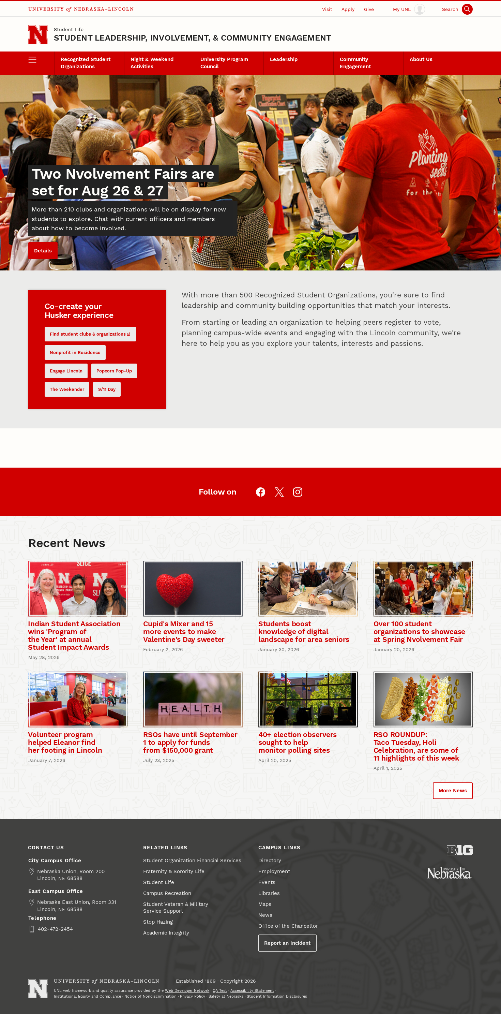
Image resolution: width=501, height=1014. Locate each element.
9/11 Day (107, 389)
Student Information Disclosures (277, 996)
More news (453, 791)
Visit (327, 9)
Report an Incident (287, 943)
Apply (347, 9)
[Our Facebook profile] (260, 492)
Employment (274, 871)
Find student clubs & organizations (88, 334)
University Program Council (224, 62)
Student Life (69, 29)
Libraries (269, 893)
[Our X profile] (279, 492)
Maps (264, 904)
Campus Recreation (167, 893)
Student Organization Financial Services (192, 860)
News (265, 915)
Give (369, 9)
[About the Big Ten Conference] (460, 850)
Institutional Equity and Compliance (87, 996)
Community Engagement (355, 62)
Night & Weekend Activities (152, 62)
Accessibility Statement (252, 990)
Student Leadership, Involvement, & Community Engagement (192, 38)
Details (43, 251)
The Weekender (67, 389)
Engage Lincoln (66, 370)
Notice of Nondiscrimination (150, 996)
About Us (421, 59)
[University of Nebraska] (449, 873)
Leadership (284, 59)
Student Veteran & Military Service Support (175, 907)
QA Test (220, 990)
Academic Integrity (166, 933)
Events (266, 882)
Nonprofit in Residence (75, 352)
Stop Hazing (158, 922)
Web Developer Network (187, 990)
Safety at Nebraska (226, 996)
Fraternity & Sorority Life (173, 871)
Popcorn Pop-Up (114, 370)
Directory (269, 860)
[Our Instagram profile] (297, 492)
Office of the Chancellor (288, 926)
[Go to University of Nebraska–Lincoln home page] (38, 34)
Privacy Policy (192, 996)
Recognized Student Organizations (85, 62)
